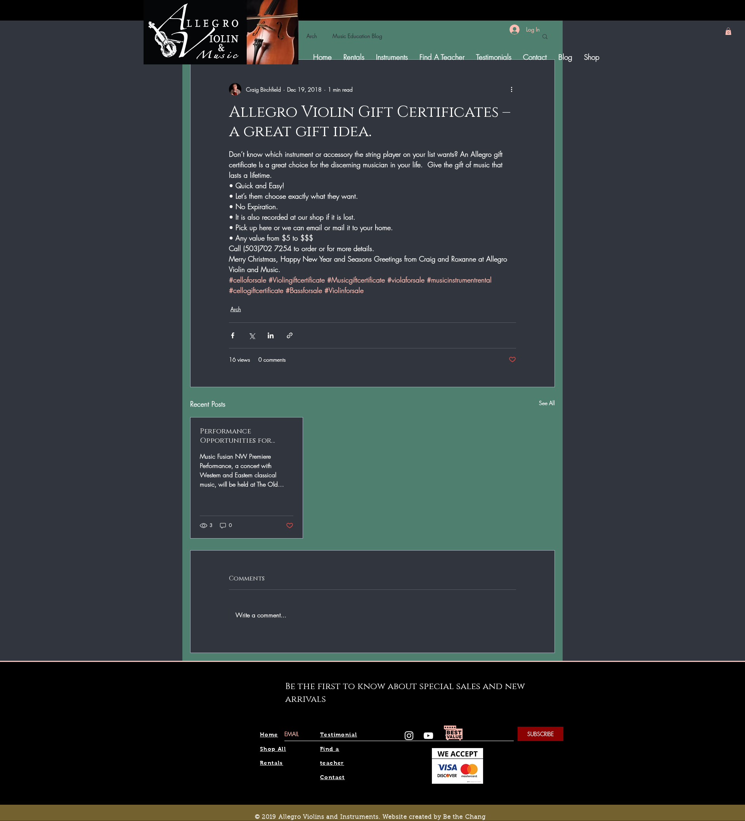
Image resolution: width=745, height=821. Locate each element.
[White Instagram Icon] (409, 735)
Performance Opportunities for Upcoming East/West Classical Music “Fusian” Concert (246, 436)
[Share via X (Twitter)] (251, 335)
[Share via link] (289, 335)
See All (547, 403)
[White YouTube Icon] (428, 735)
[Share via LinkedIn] (270, 335)
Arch (312, 36)
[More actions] (511, 89)
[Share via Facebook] (232, 335)
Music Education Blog (357, 36)
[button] (728, 31)
